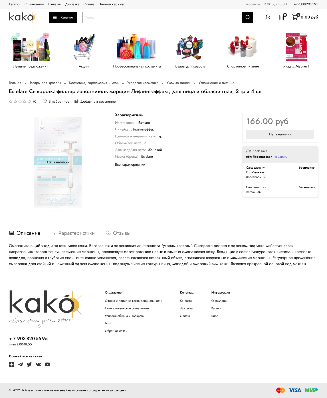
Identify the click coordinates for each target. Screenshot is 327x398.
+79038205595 (306, 4)
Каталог (14, 4)
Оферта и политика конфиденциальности (133, 300)
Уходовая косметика (142, 82)
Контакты (54, 4)
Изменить (280, 157)
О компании (34, 4)
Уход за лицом (178, 82)
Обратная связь (116, 331)
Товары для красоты (190, 66)
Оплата (89, 4)
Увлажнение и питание (216, 82)
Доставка (72, 4)
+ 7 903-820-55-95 (28, 338)
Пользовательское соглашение (127, 308)
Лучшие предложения (30, 66)
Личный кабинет (111, 4)
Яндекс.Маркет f (296, 66)
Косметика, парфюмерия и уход (94, 82)
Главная (15, 82)
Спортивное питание (243, 66)
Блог (108, 323)
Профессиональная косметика (137, 66)
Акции (84, 66)
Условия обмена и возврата (124, 316)
